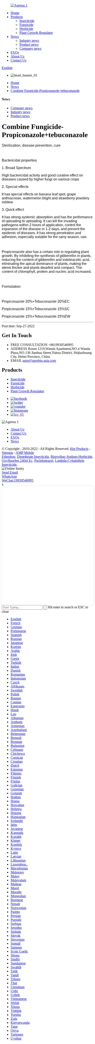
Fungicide (26, 25)
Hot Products (79, 449)
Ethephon (8, 456)
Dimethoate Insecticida (33, 456)
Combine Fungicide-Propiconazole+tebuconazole (45, 91)
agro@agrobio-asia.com (39, 360)
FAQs (15, 52)
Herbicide (26, 29)
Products (17, 17)
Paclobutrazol (43, 460)
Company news (30, 48)
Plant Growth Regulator (36, 33)
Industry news (29, 40)
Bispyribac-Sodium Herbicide (71, 456)
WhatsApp (9, 476)
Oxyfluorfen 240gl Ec (17, 460)
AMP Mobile (25, 453)
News (15, 36)
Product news (28, 44)
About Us (17, 56)
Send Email (10, 472)
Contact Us (18, 60)
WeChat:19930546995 (17, 480)
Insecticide (26, 21)
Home (15, 13)
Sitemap (7, 453)
